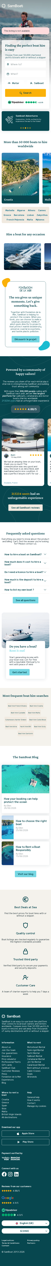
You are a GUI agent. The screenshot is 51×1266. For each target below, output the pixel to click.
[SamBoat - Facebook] (4, 1174)
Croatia (5, 1099)
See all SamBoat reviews (25, 507)
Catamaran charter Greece (15, 719)
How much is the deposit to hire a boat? (24, 581)
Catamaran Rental (36, 1059)
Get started (19, 672)
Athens (31, 210)
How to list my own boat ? (19, 589)
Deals (30, 1074)
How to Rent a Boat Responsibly (28, 848)
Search (27, 92)
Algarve (21, 210)
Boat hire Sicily (40, 726)
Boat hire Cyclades (18, 712)
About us (6, 1047)
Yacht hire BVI (25, 726)
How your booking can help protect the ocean (21, 800)
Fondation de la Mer (11, 1077)
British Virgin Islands (11, 1114)
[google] (8, 1198)
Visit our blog (25, 874)
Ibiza (4, 1108)
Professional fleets (11, 1062)
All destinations (9, 1117)
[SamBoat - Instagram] (10, 1174)
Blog (4, 1082)
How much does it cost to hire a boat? (23, 563)
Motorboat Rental (36, 1047)
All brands (32, 1077)
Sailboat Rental (34, 1056)
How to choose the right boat (31, 822)
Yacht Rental (33, 1053)
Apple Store (27, 1133)
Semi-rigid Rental (35, 1050)
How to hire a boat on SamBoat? (23, 554)
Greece (7, 215)
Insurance (6, 1056)
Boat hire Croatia (36, 705)
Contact (31, 1103)
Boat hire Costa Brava (37, 719)
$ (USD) (24, 1231)
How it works (33, 1100)
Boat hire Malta (34, 712)
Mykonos (40, 219)
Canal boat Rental (36, 1065)
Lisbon (30, 215)
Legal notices (8, 1240)
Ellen (9, 805)
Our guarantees (9, 1053)
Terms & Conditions (10, 1243)
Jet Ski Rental (34, 1062)
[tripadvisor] (10, 1210)
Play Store (27, 1141)
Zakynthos (42, 215)
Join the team (8, 1050)
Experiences (8, 1079)
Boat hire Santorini (25, 733)
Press (4, 1074)
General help (33, 1097)
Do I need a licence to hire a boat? (24, 572)
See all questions (25, 600)
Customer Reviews (11, 1071)
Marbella (9, 210)
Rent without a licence (38, 1068)
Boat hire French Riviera (17, 705)
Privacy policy (33, 1240)
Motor (15, 83)
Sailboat (39, 83)
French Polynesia (15, 219)
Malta (30, 219)
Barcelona (19, 215)
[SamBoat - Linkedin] (16, 1174)
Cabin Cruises (34, 1071)
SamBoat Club (8, 1068)
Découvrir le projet (26, 339)
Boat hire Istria (11, 726)
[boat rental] (12, 5)
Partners (31, 1243)
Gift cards (7, 1065)
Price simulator (9, 1059)
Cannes (42, 210)
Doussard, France (10, 482)
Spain (4, 1105)
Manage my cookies (36, 1106)
